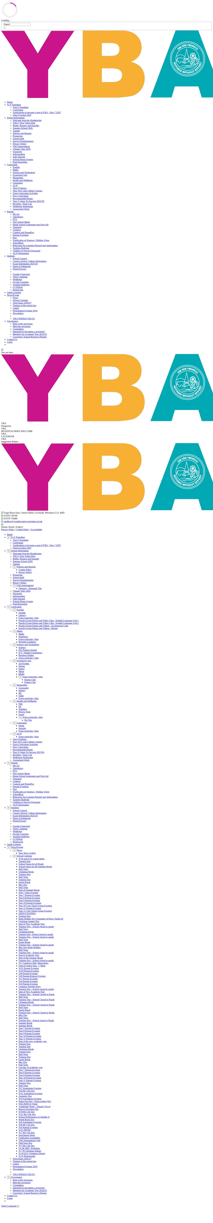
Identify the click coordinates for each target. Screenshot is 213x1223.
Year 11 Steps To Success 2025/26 (28, 201)
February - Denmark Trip (30, 588)
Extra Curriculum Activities (25, 193)
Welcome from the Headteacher (27, 120)
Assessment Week (21, 209)
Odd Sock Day (25, 1143)
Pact (15, 237)
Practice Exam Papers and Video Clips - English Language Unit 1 (49, 620)
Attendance (18, 217)
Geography (24, 688)
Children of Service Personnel (26, 251)
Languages (18, 183)
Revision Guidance (27, 642)
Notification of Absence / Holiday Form (31, 240)
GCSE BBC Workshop (29, 1148)
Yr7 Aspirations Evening (30, 1088)
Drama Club (30, 679)
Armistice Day (25, 1096)
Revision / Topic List (22, 204)
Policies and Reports (22, 133)
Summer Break (25, 1023)
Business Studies (26, 655)
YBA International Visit (29, 1140)
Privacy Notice (19, 144)
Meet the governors (21, 326)
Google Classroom (21, 274)
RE (20, 693)
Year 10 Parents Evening (30, 903)
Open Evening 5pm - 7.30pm (32, 965)
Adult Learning (14, 292)
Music (21, 671)
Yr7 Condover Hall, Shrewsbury (34, 963)
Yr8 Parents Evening (28, 973)
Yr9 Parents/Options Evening (32, 976)
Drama (22, 666)
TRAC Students (20, 277)
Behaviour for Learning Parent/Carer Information (35, 245)
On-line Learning (21, 282)
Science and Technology (24, 172)
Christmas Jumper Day (29, 921)
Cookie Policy (22, 529)
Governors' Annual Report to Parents (30, 337)
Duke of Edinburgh (22, 266)
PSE (21, 704)
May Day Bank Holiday (30, 947)
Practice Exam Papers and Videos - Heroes (38, 628)
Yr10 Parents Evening (29, 971)
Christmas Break (26, 872)
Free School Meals (21, 222)
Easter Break (24, 882)
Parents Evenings (21, 235)
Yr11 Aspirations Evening (30, 1093)
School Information (16, 118)
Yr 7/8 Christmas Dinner (30, 1151)
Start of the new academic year (33, 1041)
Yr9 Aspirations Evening (30, 1099)
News (15, 297)
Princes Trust (24, 712)
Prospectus (18, 136)
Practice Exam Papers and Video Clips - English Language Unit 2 (49, 623)
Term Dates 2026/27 (22, 303)
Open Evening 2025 (22, 115)
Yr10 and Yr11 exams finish (31, 859)
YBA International (21, 146)
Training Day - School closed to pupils (36, 926)
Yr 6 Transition (14, 104)
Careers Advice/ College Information (29, 261)
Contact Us (12, 339)
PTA (15, 219)
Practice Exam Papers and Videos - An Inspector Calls (43, 626)
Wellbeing (17, 279)
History (22, 690)
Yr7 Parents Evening (28, 979)
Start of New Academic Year (32, 924)
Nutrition (23, 709)
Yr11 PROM (24, 1130)
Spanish (22, 728)
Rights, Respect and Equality (26, 125)
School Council (20, 258)
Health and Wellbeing (23, 180)
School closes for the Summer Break (35, 866)
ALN (15, 185)
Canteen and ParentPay (23, 232)
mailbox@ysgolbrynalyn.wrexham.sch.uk (23, 521)
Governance (12, 321)
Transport (17, 227)
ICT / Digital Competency (30, 652)
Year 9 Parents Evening (29, 900)
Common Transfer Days (30, 986)
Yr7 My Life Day (27, 1132)
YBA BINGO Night (28, 1104)
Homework (18, 290)
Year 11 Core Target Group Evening (35, 911)
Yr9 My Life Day (27, 1112)
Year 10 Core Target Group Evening (35, 905)
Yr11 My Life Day (27, 1114)
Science (22, 647)
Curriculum (18, 110)
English (16, 167)
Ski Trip (28, 720)
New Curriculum (20, 196)
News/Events (13, 295)
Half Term (23, 869)
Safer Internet (19, 157)
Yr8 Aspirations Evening (30, 1122)
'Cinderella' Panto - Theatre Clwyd (34, 1106)
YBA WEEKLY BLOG (24, 318)
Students (11, 256)
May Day (23, 885)
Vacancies (17, 151)
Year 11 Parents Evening (30, 908)
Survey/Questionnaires (23, 141)
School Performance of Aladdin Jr (34, 1117)
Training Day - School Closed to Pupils (36, 994)
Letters (16, 308)
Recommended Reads (23, 198)
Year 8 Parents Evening (29, 898)
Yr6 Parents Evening (28, 981)
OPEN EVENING (27, 913)
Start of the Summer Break (31, 958)
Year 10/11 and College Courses (27, 191)
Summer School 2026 (23, 128)
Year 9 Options (20, 188)
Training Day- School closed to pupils (36, 934)
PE (20, 706)
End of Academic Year (29, 955)
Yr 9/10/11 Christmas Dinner (32, 1153)
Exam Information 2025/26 (25, 264)
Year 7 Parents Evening (29, 895)
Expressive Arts (20, 175)
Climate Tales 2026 (21, 149)
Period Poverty (19, 269)
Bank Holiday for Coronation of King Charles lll (41, 919)
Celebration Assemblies (29, 1138)
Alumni (16, 131)
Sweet (21, 714)
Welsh (21, 726)
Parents (10, 211)
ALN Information (21, 253)
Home (10, 102)
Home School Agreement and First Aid (30, 224)
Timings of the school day (24, 305)
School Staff (18, 138)
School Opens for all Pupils (31, 864)
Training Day (25, 861)
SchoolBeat (18, 243)
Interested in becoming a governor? (29, 331)
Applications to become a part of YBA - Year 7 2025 (37, 112)
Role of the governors (23, 324)
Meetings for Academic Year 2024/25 (30, 334)
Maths (15, 170)
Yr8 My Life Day (27, 1091)
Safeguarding (19, 154)
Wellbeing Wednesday (23, 206)
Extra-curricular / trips (29, 618)
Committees (18, 329)
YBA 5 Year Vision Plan (24, 123)
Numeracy (23, 636)
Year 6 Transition (20, 107)
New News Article (27, 853)
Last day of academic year (30, 1067)
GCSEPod (17, 287)
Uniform (17, 230)
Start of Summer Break (29, 890)
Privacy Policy (7, 529)
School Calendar (20, 300)
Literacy (22, 615)
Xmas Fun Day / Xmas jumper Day (35, 1101)
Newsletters (18, 313)
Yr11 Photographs (27, 1156)
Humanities (18, 177)
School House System (23, 159)
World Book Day (26, 1119)
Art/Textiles (24, 663)
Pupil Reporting (20, 162)
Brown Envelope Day (29, 1109)
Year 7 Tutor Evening (28, 892)
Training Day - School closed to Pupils (36, 1020)
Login (9, 342)
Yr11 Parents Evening (29, 968)
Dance (21, 669)
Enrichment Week (27, 1135)
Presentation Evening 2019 (25, 311)
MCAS (16, 214)
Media (21, 674)
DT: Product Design (28, 650)
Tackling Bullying (21, 248)
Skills (21, 696)
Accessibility (36, 529)
